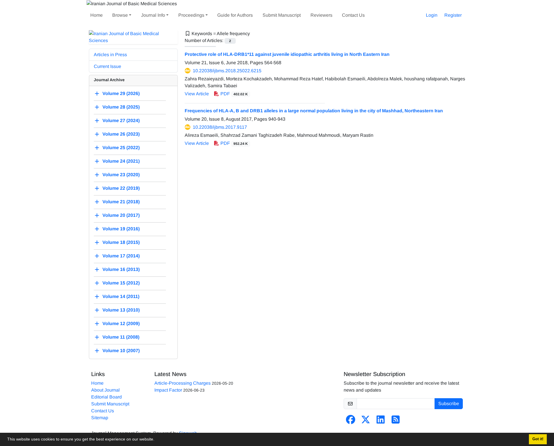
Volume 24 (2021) (121, 161)
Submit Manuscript (282, 15)
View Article (197, 93)
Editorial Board (106, 396)
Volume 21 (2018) (121, 201)
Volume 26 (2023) (121, 134)
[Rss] (396, 421)
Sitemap (99, 417)
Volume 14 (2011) (120, 296)
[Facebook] (351, 421)
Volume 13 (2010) (121, 310)
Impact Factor (168, 390)
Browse (120, 15)
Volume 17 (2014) (121, 255)
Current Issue (107, 66)
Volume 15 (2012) (121, 282)
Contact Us (353, 15)
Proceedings (191, 15)
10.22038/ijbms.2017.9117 (220, 127)
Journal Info (153, 15)
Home (96, 15)
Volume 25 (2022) (121, 147)
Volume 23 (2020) (121, 174)
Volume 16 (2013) (121, 269)
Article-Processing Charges (182, 383)
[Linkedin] (381, 421)
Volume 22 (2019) (121, 188)
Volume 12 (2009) (121, 323)
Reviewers (321, 15)
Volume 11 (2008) (120, 337)
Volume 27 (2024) (121, 120)
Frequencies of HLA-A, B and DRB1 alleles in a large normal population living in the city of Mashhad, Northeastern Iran (314, 110)
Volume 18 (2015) (121, 242)
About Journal (105, 390)
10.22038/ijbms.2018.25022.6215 (227, 70)
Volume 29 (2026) (121, 93)
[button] (156, 440)
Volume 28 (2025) (121, 107)
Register (453, 15)
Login (431, 15)
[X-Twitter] (366, 421)
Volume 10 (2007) (121, 350)
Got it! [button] (537, 439)
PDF (233, 93)
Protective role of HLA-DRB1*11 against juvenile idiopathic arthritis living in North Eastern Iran (287, 54)
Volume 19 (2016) (121, 228)
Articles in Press (110, 54)
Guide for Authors (235, 15)
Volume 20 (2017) (121, 215)
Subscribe (448, 403)
